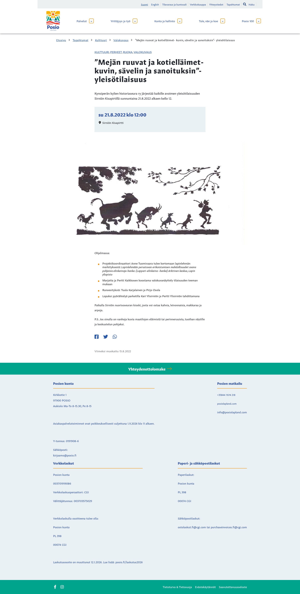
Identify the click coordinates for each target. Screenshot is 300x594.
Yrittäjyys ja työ (120, 21)
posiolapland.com (227, 403)
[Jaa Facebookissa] (97, 336)
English (155, 4)
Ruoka (127, 52)
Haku (252, 4)
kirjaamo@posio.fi (64, 455)
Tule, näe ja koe (208, 21)
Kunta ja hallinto (164, 21)
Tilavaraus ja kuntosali (174, 4)
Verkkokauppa (198, 4)
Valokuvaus (143, 52)
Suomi (144, 4)
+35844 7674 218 (226, 394)
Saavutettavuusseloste (233, 587)
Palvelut (82, 21)
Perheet (116, 52)
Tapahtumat (233, 4)
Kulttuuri (102, 52)
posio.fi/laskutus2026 (129, 562)
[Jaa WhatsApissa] (115, 336)
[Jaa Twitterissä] (105, 336)
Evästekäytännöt (205, 587)
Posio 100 (248, 21)
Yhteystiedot (216, 4)
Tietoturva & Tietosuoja (177, 587)
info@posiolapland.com (232, 412)
